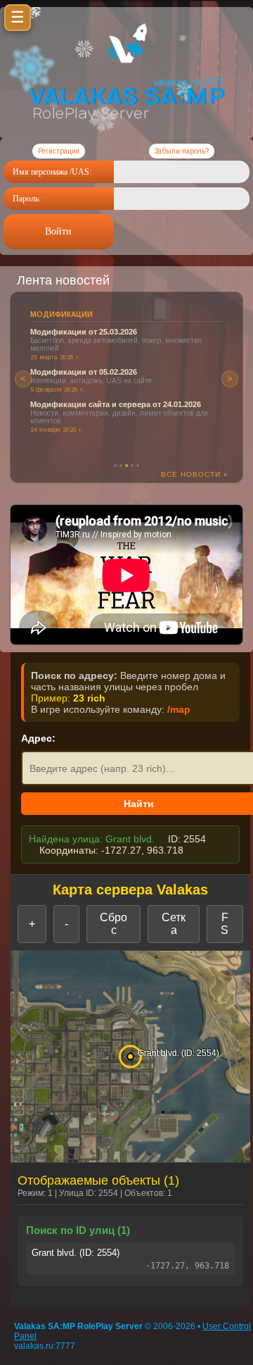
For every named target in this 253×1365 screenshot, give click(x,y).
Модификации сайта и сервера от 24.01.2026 (115, 404)
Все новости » (194, 474)
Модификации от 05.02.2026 (83, 372)
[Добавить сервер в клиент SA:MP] (126, 126)
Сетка (174, 923)
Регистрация (58, 151)
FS (224, 923)
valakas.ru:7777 (44, 1346)
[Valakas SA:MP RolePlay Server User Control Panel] (126, 60)
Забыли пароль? (182, 151)
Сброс (113, 923)
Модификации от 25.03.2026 (83, 332)
